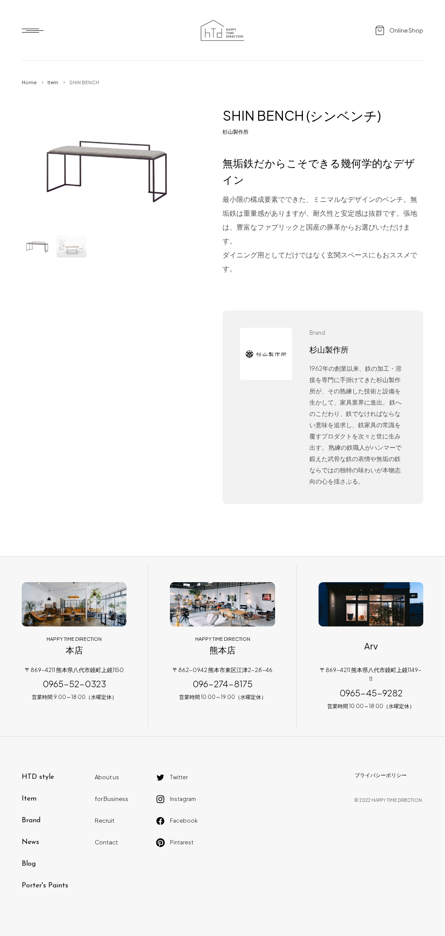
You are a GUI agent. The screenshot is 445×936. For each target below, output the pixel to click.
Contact (106, 842)
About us (107, 777)
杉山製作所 (235, 132)
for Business (111, 798)
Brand (31, 820)
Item (52, 82)
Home (29, 82)
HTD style (38, 777)
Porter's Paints (45, 885)
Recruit (104, 820)
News (30, 842)
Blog (29, 863)
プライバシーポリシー (381, 775)
